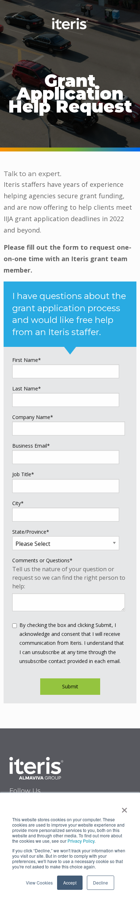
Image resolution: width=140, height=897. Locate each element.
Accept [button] (69, 882)
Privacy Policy (80, 841)
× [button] (124, 808)
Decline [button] (100, 882)
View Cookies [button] (39, 882)
